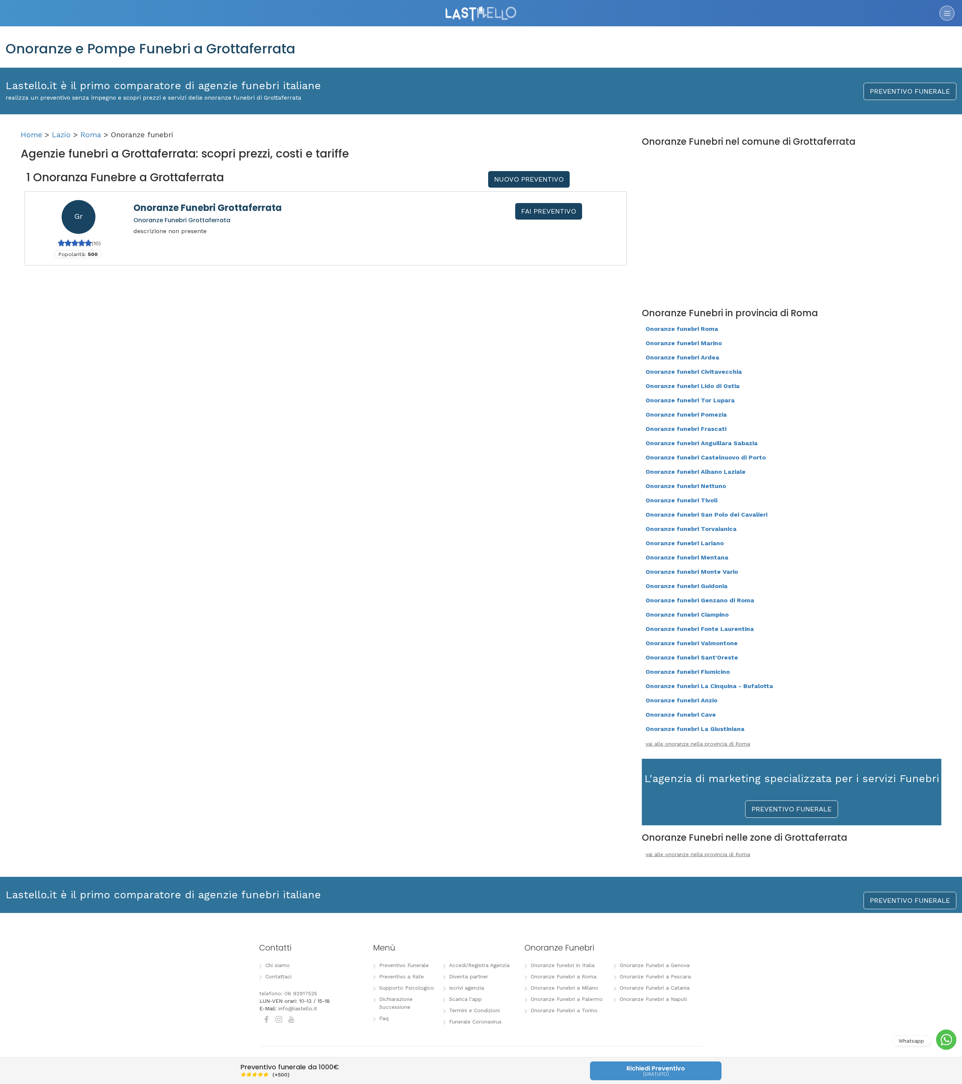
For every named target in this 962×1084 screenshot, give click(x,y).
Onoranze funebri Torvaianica (691, 528)
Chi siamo (277, 965)
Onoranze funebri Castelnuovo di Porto (706, 457)
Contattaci (278, 976)
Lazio (61, 134)
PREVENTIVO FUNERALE (910, 91)
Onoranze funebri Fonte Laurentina (700, 628)
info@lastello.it (297, 1008)
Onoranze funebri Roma (682, 328)
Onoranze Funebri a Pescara (655, 976)
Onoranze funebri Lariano (685, 543)
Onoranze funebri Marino (684, 343)
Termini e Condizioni (474, 1010)
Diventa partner (468, 976)
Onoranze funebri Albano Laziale (696, 471)
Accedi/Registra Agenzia (479, 965)
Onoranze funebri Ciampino (687, 614)
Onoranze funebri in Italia (562, 965)
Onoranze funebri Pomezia (686, 414)
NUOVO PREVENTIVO (529, 179)
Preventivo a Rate (401, 976)
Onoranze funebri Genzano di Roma (700, 600)
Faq (384, 1018)
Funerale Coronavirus (475, 1022)
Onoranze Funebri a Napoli (653, 999)
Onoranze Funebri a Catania (655, 988)
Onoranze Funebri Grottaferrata (207, 208)
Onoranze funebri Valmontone (692, 643)
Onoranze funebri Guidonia (687, 586)
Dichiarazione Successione (396, 1003)
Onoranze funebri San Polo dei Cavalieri (706, 514)
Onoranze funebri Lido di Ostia (693, 386)
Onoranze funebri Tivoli (681, 500)
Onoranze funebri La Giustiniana (695, 728)
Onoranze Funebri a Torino (564, 1010)
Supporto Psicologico (406, 988)
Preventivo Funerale (404, 965)
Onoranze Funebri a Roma (563, 976)
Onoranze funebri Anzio (681, 700)
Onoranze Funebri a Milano (564, 988)
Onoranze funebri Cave (681, 714)
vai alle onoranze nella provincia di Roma (698, 744)
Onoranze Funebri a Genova (655, 965)
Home (31, 134)
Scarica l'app (465, 999)
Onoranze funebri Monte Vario (692, 571)
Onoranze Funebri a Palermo (567, 999)
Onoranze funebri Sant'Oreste (692, 657)
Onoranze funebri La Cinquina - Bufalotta (709, 686)
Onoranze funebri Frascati (686, 428)
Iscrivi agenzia (466, 988)
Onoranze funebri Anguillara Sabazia (702, 443)
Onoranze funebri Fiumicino (688, 671)
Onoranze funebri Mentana (687, 557)
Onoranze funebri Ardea (682, 357)
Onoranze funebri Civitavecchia (694, 371)
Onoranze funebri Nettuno (686, 486)
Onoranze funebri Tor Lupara (690, 400)
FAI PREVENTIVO (548, 211)
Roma (90, 134)
